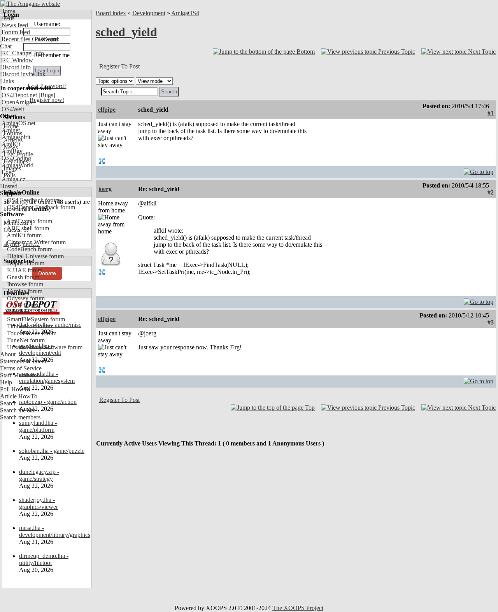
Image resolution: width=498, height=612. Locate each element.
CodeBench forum (29, 249)
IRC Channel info (22, 53)
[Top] (478, 170)
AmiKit (10, 144)
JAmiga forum (23, 291)
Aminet (10, 130)
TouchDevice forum (30, 333)
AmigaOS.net (17, 123)
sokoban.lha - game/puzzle (51, 450)
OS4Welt (12, 109)
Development (148, 13)
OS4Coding (15, 158)
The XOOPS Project (297, 608)
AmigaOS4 (185, 13)
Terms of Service (21, 368)
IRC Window (16, 60)
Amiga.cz (12, 179)
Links (7, 81)
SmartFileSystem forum (35, 319)
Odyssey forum (25, 298)
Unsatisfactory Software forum (43, 347)
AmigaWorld (16, 165)
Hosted (9, 186)
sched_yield (126, 32)
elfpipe (107, 109)
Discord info (15, 67)
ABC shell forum (27, 228)
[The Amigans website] (30, 3)
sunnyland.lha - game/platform (38, 426)
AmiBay (11, 151)
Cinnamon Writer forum (35, 242)
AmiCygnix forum (28, 221)
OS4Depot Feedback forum (40, 207)
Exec (7, 172)
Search (8, 403)
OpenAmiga (16, 102)
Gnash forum (22, 277)
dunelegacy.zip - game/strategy (39, 475)
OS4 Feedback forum (32, 200)
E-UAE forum (23, 270)
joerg (105, 189)
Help (6, 382)
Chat (6, 46)
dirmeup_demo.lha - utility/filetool (43, 559)
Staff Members (18, 375)
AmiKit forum (23, 235)
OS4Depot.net (18, 95)
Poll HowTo (15, 389)
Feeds (7, 18)
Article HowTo (18, 396)
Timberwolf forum (28, 326)
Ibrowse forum (24, 284)
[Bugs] (46, 95)
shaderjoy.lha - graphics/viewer (38, 503)
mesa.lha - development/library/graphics (54, 531)
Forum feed (15, 32)
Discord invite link (23, 74)
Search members (20, 417)
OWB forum (21, 305)
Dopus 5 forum (24, 263)
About (8, 354)
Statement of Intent (23, 361)
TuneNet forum (25, 340)
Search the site (17, 410)
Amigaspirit (15, 137)
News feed (14, 25)
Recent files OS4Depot (29, 39)
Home (7, 11)
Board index (111, 13)
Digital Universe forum (34, 256)
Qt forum (17, 312)
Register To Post (119, 66)
